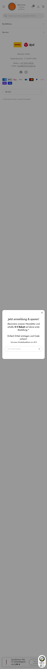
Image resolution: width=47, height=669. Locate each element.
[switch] (42, 665)
